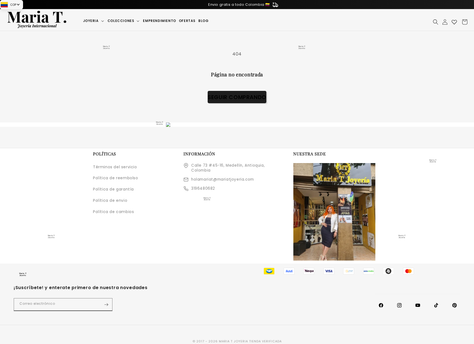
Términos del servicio (115, 167)
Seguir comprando (237, 97)
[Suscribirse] (106, 304)
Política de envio (110, 200)
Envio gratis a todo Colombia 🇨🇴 (239, 4)
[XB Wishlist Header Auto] (454, 22)
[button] (94, 20)
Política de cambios (113, 211)
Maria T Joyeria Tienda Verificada (250, 341)
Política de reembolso (115, 178)
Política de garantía (113, 189)
